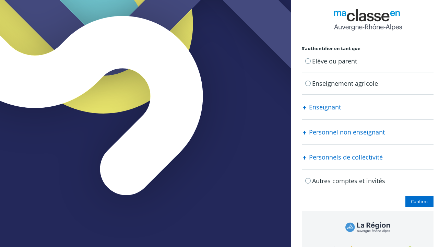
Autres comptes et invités (348, 181)
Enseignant (324, 107)
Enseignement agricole (345, 83)
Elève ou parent (334, 61)
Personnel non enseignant (346, 132)
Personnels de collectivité (345, 157)
